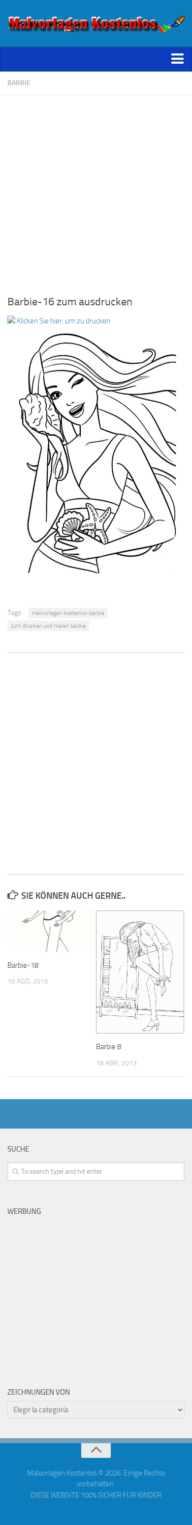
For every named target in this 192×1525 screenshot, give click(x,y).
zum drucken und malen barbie (48, 625)
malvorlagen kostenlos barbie (68, 613)
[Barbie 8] (140, 971)
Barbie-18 (22, 965)
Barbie (19, 83)
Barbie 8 (108, 1046)
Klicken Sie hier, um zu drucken (62, 321)
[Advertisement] (96, 191)
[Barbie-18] (51, 931)
